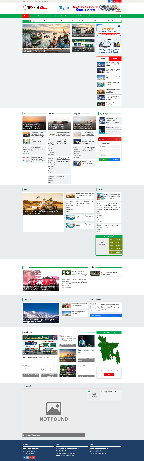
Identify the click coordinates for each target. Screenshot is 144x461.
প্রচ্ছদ (26, 16)
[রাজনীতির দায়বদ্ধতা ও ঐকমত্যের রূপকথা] (59, 183)
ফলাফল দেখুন (115, 159)
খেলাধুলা (72, 16)
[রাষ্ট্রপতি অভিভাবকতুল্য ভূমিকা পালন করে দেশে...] (68, 341)
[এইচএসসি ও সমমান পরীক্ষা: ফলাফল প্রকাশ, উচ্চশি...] (49, 371)
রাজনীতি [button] (38, 16)
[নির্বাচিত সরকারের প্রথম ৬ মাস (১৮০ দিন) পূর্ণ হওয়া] (34, 144)
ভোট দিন (104, 159)
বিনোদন (66, 16)
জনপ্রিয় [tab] (115, 59)
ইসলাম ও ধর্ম (83, 16)
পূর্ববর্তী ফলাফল (118, 139)
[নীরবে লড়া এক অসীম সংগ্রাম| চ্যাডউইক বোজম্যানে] (68, 371)
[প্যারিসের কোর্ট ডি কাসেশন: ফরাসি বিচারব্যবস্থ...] (68, 355)
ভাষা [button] (99, 16)
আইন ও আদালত (92, 16)
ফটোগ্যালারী (26, 386)
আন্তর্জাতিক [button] (46, 16)
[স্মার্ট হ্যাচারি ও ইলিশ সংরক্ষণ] (46, 38)
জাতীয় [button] (32, 16)
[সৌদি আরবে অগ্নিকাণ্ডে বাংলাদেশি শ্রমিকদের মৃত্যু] (84, 165)
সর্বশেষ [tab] (103, 59)
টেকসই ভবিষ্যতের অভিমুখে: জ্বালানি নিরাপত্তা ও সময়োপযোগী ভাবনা (60, 21)
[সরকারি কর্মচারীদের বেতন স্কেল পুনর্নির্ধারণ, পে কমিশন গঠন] (34, 154)
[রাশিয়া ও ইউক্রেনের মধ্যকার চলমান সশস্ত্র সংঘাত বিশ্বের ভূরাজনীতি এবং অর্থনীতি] (84, 158)
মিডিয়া (77, 16)
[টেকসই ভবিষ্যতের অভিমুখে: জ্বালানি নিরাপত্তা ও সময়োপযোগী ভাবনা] (83, 45)
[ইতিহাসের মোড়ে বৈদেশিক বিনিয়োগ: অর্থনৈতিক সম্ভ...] (86, 341)
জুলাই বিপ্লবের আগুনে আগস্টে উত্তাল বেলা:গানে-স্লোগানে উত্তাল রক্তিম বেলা (99, 21)
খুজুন (109, 374)
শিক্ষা (62, 16)
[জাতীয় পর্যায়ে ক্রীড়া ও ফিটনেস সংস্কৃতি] (109, 232)
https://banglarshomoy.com (66, 455)
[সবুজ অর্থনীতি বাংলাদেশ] (83, 371)
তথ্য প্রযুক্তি (55, 16)
